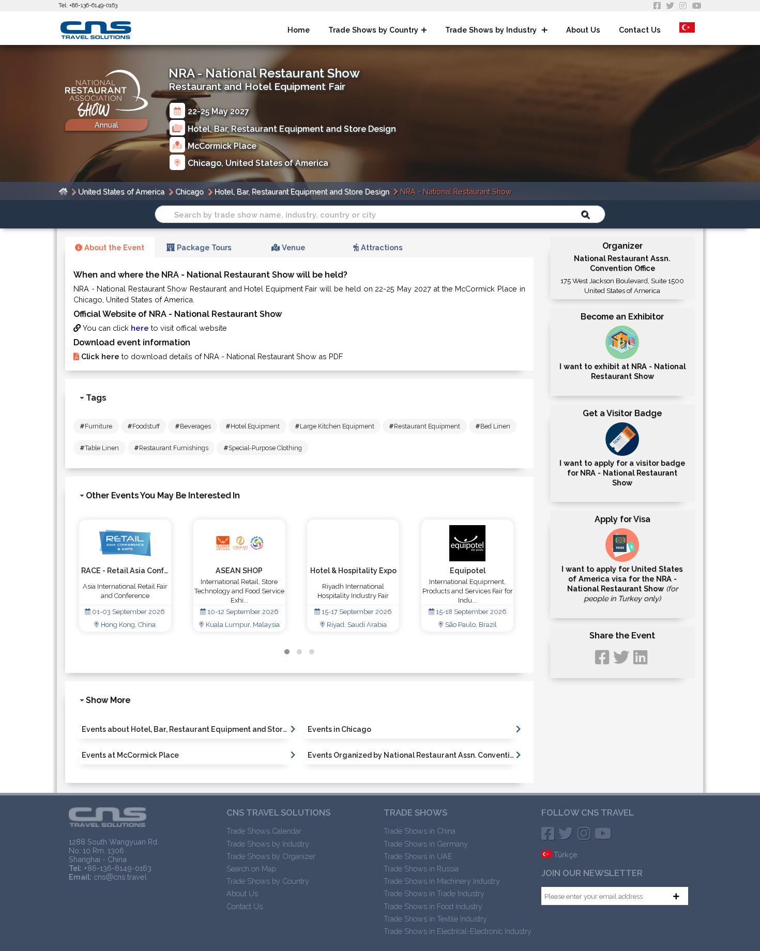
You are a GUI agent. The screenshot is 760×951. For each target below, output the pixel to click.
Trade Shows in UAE (418, 856)
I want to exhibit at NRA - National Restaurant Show (622, 371)
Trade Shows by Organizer (270, 856)
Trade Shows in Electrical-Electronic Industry (457, 931)
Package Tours (203, 247)
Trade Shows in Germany (426, 843)
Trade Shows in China (419, 830)
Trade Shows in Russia (421, 868)
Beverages (193, 426)
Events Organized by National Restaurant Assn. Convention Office (424, 755)
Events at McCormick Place (130, 755)
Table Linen (99, 448)
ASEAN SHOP (124, 570)
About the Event (113, 247)
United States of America (276, 163)
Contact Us (640, 29)
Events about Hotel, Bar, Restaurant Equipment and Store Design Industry (213, 729)
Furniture (96, 426)
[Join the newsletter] (676, 896)
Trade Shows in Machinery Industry (442, 881)
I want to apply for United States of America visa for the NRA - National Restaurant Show (622, 584)
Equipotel (353, 570)
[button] (287, 652)
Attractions (381, 247)
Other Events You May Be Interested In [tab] (163, 495)
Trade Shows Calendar (263, 830)
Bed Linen (492, 426)
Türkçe (564, 854)
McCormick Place (222, 145)
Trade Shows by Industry (492, 29)
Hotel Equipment (252, 426)
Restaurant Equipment (424, 426)
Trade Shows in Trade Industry (434, 893)
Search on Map (251, 868)
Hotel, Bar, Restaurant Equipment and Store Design (292, 128)
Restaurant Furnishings (171, 448)
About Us (583, 29)
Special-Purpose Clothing (262, 448)
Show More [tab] (108, 700)
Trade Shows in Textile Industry (435, 918)
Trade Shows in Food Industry (433, 906)
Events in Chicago (339, 729)
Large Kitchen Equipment (334, 426)
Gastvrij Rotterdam (467, 570)
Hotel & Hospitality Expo (239, 570)
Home (298, 29)
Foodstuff (143, 426)
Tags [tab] (96, 398)
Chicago (204, 163)
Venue (292, 247)
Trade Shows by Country (373, 29)
